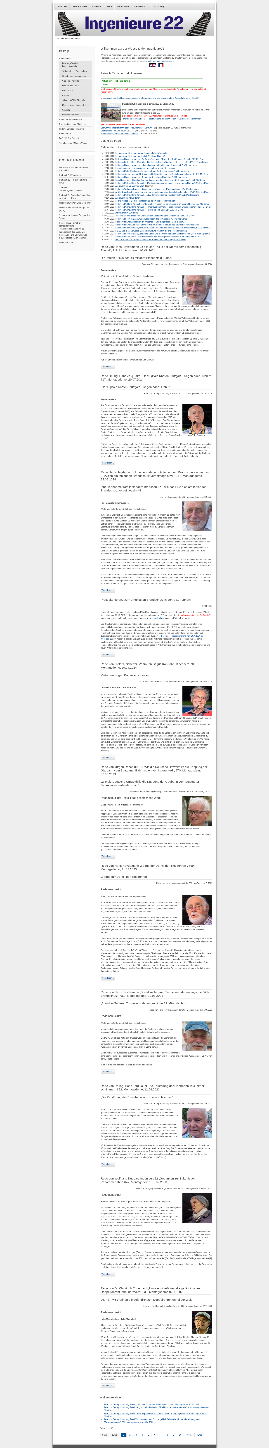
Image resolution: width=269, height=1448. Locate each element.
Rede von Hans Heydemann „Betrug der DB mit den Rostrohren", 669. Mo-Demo (151, 177)
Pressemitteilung (156, 618)
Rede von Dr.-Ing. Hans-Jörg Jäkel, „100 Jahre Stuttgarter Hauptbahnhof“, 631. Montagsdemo (157, 195)
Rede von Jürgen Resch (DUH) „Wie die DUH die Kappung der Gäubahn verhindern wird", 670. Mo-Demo (162, 174)
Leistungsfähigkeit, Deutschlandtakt (70, 64)
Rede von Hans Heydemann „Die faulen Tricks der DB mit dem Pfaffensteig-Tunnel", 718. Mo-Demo (160, 159)
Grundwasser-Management (74, 76)
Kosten (65, 95)
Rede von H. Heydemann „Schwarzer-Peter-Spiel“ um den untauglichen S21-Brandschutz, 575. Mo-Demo (162, 228)
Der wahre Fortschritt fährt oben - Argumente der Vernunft (126, 128)
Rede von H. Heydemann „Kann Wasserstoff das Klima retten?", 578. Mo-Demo (151, 219)
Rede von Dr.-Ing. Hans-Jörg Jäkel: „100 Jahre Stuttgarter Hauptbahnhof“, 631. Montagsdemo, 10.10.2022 (151, 1404)
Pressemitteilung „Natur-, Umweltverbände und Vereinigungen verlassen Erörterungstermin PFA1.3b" (160, 237)
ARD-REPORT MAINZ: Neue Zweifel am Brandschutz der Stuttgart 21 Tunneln (150, 240)
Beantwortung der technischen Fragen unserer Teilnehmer (175, 119)
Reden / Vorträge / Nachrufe (71, 129)
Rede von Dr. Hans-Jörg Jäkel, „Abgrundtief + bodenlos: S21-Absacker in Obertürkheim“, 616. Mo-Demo (162, 204)
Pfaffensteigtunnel (70, 115)
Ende (199, 1435)
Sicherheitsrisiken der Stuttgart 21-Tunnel (119, 134)
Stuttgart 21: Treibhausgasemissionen (70, 189)
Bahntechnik (67, 90)
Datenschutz (141, 6)
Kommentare (65, 133)
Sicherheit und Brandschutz (74, 71)
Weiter (189, 1435)
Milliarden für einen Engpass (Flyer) (75, 203)
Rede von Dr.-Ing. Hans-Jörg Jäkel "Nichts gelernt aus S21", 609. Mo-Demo (149, 210)
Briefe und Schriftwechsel (70, 119)
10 (180, 1435)
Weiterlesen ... (108, 366)
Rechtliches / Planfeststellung (75, 105)
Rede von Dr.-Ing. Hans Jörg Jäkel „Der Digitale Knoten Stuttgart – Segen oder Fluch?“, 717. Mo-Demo (161, 162)
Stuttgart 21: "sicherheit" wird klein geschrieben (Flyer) (74, 196)
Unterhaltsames (66, 242)
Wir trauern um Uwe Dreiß (126, 213)
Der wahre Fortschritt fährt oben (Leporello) (73, 169)
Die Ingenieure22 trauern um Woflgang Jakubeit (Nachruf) (141, 153)
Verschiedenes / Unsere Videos (73, 143)
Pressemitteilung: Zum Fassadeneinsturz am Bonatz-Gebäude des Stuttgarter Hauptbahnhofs (157, 225)
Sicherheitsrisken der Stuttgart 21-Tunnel (74, 216)
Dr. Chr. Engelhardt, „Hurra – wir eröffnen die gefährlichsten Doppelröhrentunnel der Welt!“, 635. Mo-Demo (162, 192)
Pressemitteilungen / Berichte (72, 124)
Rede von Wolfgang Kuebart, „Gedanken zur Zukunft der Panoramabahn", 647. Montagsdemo (157, 189)
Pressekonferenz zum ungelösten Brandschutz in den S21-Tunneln (145, 168)
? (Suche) (159, 6)
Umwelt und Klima (70, 86)
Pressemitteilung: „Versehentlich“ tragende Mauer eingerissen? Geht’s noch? (149, 222)
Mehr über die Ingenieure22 (160, 61)
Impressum (123, 6)
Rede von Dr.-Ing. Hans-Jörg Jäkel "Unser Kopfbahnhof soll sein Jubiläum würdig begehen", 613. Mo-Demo (163, 207)
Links (109, 6)
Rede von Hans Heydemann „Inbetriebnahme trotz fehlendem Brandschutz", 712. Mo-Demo (156, 165)
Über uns (62, 6)
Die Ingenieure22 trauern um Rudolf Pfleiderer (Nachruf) (140, 156)
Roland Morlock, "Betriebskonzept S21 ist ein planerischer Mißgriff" (145, 201)
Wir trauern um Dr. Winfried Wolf (129, 186)
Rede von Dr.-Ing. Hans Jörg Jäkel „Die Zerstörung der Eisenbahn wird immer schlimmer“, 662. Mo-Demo (162, 183)
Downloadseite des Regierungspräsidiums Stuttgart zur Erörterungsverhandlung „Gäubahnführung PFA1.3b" (151, 98)
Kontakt (96, 6)
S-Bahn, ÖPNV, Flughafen (74, 100)
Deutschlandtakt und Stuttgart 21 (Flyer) (74, 209)
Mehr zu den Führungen (134, 119)
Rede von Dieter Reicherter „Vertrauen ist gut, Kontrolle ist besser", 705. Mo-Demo (152, 171)
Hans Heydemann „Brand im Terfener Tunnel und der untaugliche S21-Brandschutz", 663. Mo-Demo (160, 180)
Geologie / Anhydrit (70, 81)
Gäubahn (66, 110)
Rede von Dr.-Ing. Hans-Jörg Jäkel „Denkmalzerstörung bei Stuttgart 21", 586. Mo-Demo (154, 216)
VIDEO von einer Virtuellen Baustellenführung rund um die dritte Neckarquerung (151, 231)
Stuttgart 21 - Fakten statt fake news (73, 181)
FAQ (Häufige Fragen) (69, 138)
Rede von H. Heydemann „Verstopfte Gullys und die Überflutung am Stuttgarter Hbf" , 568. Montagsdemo (162, 234)
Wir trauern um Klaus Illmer (127, 198)
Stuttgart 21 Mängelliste (70, 175)
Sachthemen (65, 58)
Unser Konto (79, 6)
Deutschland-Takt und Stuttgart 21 (116, 131)
